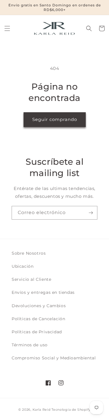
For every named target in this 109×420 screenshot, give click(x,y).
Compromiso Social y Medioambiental (54, 358)
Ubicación (22, 266)
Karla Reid (42, 410)
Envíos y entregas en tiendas (43, 292)
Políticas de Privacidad (37, 331)
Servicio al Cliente (31, 279)
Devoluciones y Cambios (39, 305)
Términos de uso (30, 344)
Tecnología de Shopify (71, 410)
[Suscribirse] (90, 213)
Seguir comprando (54, 119)
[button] (7, 28)
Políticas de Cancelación (38, 318)
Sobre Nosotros (29, 253)
